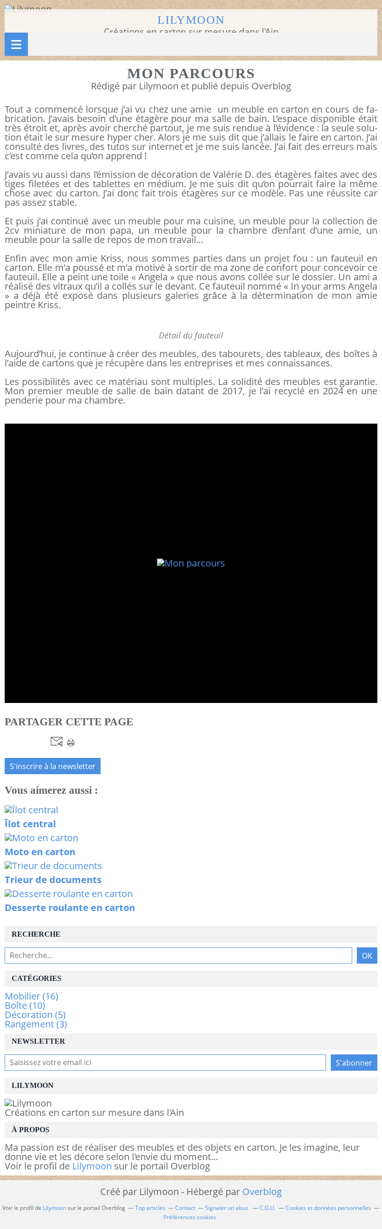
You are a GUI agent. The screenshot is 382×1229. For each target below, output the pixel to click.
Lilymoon (191, 20)
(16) (31, 996)
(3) (36, 1024)
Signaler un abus (227, 1208)
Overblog (262, 1191)
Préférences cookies (190, 1217)
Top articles (150, 1208)
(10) (25, 1005)
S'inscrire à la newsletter (53, 766)
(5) (35, 1014)
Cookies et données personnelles (328, 1208)
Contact (185, 1208)
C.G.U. (267, 1208)
